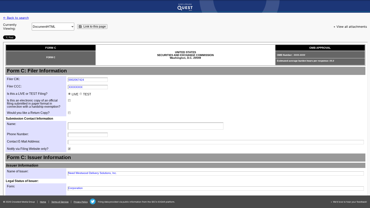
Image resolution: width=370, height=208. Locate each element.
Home (43, 201)
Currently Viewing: (10, 26)
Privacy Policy (81, 201)
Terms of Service (60, 201)
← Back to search (16, 18)
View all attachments (351, 27)
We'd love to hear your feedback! (350, 201)
